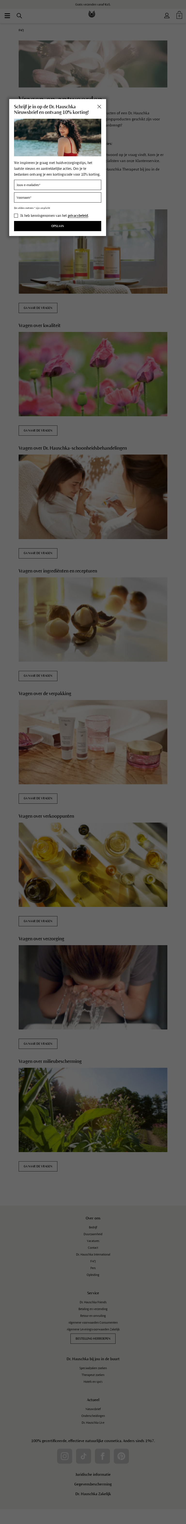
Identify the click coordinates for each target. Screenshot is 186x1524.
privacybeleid (78, 216)
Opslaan (57, 226)
